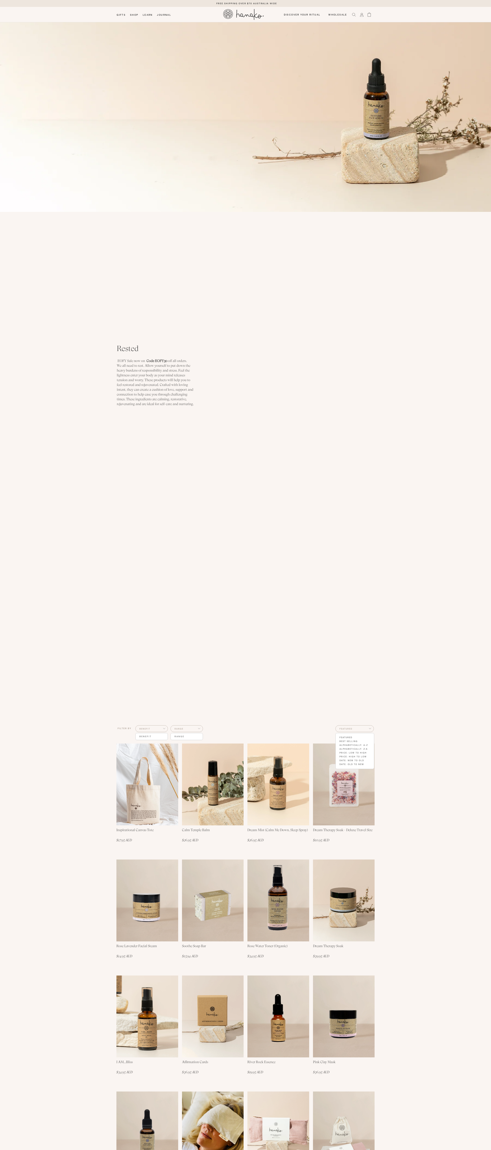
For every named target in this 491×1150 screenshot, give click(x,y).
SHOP (134, 15)
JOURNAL (164, 15)
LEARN (148, 15)
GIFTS (121, 15)
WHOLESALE (337, 14)
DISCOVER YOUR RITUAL (302, 14)
